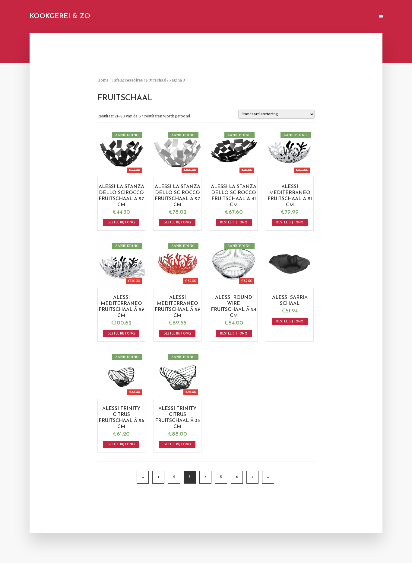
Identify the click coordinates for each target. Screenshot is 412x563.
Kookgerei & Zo (60, 16)
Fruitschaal (156, 80)
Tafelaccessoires (127, 80)
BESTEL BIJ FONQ (121, 222)
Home (103, 80)
